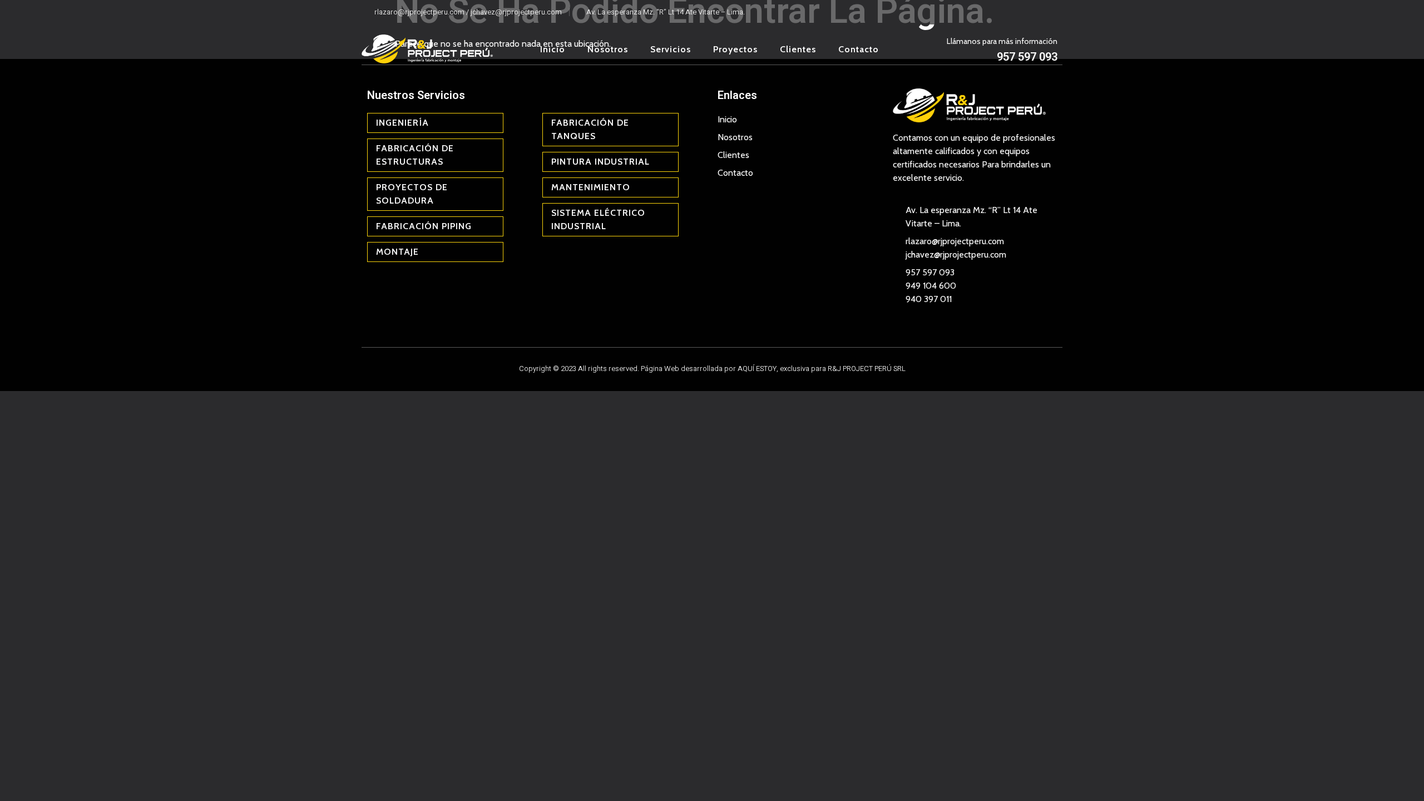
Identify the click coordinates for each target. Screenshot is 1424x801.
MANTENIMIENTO (590, 187)
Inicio (552, 49)
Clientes (798, 49)
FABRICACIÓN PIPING (424, 226)
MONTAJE (397, 251)
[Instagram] (1051, 12)
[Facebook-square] (1034, 12)
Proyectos (735, 49)
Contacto (858, 49)
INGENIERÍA (402, 122)
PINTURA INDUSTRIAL (600, 161)
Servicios (670, 49)
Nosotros (607, 49)
